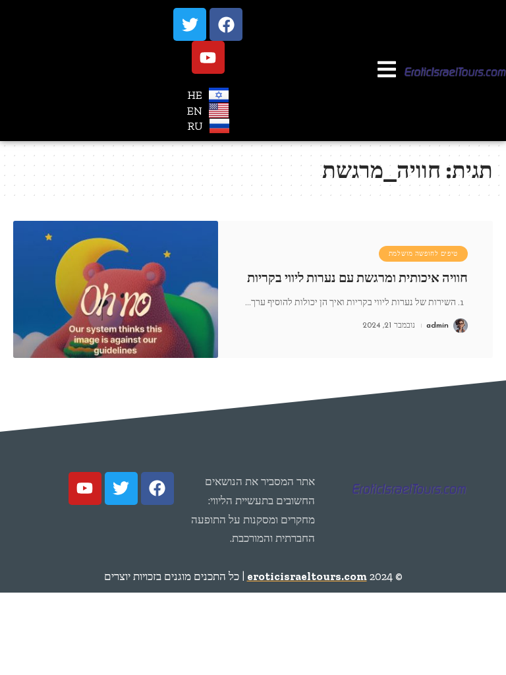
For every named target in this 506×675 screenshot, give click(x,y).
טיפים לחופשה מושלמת (423, 254)
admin (437, 326)
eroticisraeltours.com (307, 576)
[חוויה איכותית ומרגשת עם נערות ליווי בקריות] (115, 289)
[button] (387, 70)
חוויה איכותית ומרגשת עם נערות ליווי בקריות (357, 278)
